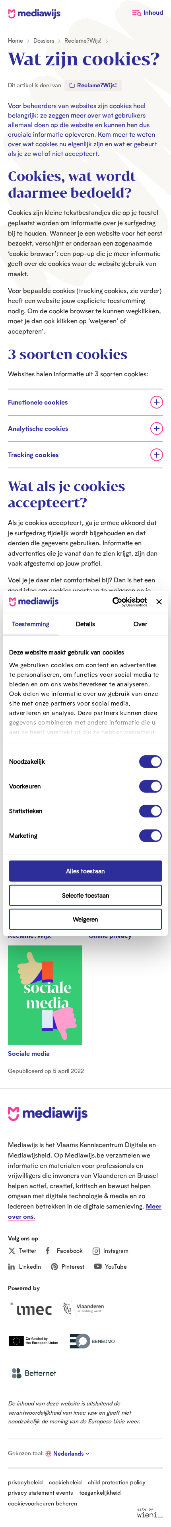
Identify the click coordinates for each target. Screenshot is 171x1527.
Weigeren (85, 919)
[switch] (150, 786)
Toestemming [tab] (30, 624)
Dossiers (43, 40)
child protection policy (117, 1482)
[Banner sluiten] (159, 602)
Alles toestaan (85, 871)
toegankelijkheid (99, 1492)
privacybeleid (25, 1482)
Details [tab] (85, 624)
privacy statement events (40, 1492)
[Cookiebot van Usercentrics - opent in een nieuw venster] (112, 602)
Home (15, 40)
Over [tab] (140, 624)
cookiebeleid (65, 1482)
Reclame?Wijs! (83, 40)
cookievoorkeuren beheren (42, 1503)
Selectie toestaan (85, 895)
